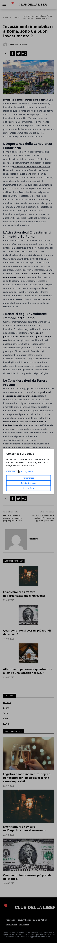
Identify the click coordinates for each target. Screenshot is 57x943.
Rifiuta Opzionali (28, 483)
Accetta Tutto (28, 488)
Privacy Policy (27, 471)
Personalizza (28, 478)
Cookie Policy (12, 471)
